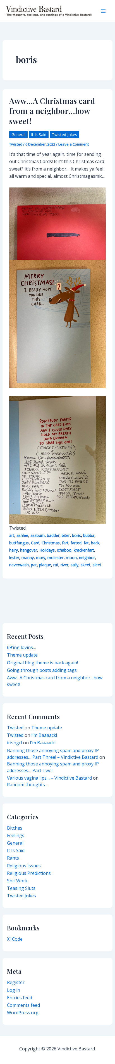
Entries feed (19, 998)
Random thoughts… (27, 785)
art (11, 535)
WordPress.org (23, 1013)
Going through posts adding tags (42, 670)
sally (74, 564)
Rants (13, 858)
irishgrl (14, 743)
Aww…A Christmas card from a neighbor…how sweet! (52, 111)
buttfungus (19, 542)
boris (76, 535)
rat (55, 564)
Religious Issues (24, 866)
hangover (28, 550)
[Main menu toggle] (103, 11)
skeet (85, 564)
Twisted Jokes (64, 134)
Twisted (15, 728)
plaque (45, 564)
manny (27, 557)
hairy (13, 550)
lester (14, 557)
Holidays (47, 550)
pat (34, 564)
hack (95, 542)
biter (66, 535)
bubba (88, 535)
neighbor (87, 557)
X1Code (15, 939)
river (64, 564)
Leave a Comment (73, 144)
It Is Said (38, 134)
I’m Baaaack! (44, 735)
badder (53, 535)
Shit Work (17, 881)
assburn (37, 535)
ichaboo (64, 550)
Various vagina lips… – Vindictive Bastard (49, 778)
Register (16, 982)
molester (55, 557)
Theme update (22, 655)
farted (76, 542)
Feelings (15, 835)
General (18, 134)
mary (40, 557)
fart (65, 542)
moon (71, 557)
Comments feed (23, 1005)
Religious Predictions (29, 873)
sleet (97, 564)
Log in (13, 990)
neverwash (19, 564)
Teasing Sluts (21, 888)
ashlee (22, 535)
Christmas (51, 542)
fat (86, 542)
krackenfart (84, 550)
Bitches (14, 828)
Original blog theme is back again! (42, 663)
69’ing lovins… (21, 647)
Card (35, 542)
